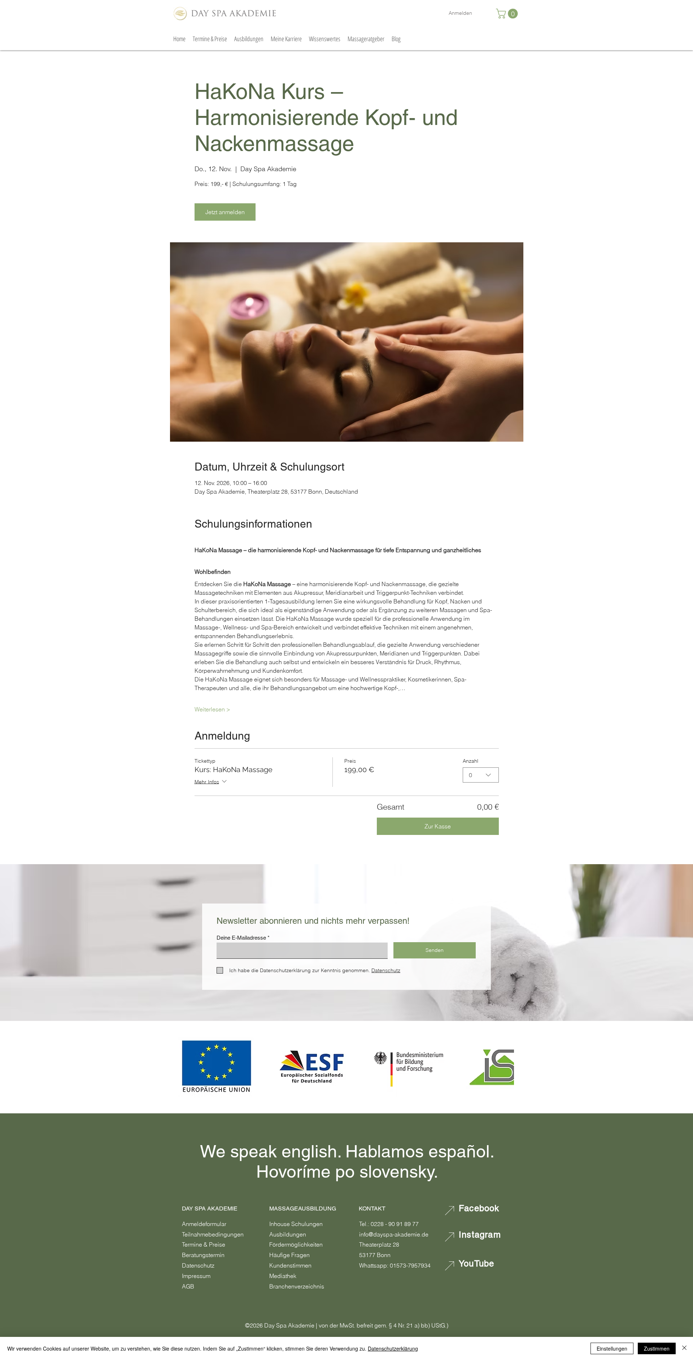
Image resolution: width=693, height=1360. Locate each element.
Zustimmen (657, 1348)
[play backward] (187, 1067)
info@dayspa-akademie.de (393, 1234)
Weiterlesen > (212, 709)
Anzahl (470, 761)
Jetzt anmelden (225, 212)
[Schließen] (684, 1348)
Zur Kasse (437, 826)
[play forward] (505, 1067)
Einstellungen (612, 1348)
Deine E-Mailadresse (241, 937)
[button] (508, 13)
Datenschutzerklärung (393, 1348)
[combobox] (481, 775)
